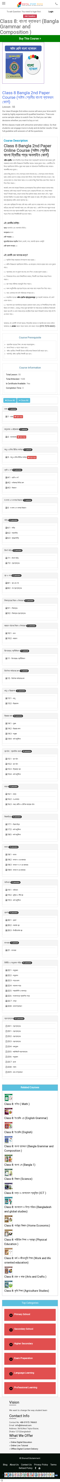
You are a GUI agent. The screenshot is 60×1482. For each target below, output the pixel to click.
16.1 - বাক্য (12, 794)
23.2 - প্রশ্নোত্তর (14, 1036)
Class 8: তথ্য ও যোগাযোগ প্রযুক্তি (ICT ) (25, 1193)
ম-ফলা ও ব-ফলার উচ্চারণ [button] (13, 500)
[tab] (30, 409)
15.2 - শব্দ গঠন (13, 764)
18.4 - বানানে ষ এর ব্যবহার (16, 870)
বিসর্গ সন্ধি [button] (8, 550)
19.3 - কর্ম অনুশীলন (14, 900)
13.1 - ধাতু (11, 698)
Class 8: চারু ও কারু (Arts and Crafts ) (25, 1276)
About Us (14, 1464)
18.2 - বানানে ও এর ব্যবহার (17, 860)
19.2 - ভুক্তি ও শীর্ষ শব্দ (15, 895)
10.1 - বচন (11, 633)
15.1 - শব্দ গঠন (13, 759)
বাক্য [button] (6, 786)
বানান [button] (6, 847)
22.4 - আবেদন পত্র (14, 986)
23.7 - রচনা (12, 1062)
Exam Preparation (23, 1358)
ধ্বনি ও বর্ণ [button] (8, 470)
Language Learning (24, 1372)
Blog (5, 1464)
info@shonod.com (23, 1425)
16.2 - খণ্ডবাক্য (13, 799)
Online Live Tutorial (19, 1445)
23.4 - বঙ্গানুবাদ (13, 1046)
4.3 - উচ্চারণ (12, 488)
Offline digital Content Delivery (24, 1449)
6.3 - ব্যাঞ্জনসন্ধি (13, 538)
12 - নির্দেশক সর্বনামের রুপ (16, 678)
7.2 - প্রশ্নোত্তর (14, 563)
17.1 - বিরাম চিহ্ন (14, 824)
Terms (53, 1464)
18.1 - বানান (12, 854)
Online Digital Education (21, 1442)
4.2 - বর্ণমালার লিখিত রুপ (16, 482)
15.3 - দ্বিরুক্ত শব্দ (14, 769)
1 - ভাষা (11, 416)
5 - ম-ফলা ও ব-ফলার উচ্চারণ (17, 508)
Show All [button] (11, 400)
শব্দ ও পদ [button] (7, 575)
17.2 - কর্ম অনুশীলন (14, 829)
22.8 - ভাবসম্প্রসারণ (15, 1006)
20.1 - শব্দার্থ (12, 920)
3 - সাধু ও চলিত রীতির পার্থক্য (17, 457)
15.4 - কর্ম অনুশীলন (14, 774)
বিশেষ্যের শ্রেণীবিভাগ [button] (12, 650)
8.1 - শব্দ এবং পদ (13, 583)
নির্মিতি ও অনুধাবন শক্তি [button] (13, 962)
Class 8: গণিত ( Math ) (17, 1104)
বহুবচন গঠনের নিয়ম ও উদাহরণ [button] (15, 625)
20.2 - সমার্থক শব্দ (14, 925)
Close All (24, 400)
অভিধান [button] (7, 882)
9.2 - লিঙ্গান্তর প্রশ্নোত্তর (17, 613)
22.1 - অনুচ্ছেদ (13, 970)
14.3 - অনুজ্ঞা (12, 734)
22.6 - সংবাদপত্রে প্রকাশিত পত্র (19, 996)
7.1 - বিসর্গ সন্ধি (13, 558)
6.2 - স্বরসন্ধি (13, 533)
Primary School (22, 1314)
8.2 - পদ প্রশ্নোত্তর (15, 588)
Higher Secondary (23, 1343)
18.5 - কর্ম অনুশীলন (14, 834)
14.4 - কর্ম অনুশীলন (14, 739)
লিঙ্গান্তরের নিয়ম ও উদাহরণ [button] (14, 600)
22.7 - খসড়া (12, 1001)
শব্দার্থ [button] (6, 912)
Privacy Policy (41, 1464)
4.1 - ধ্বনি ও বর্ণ (13, 477)
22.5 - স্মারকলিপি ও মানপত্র (17, 991)
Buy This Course (29, 38)
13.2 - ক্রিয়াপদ (13, 703)
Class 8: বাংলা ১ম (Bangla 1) (19, 1164)
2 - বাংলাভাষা (12, 437)
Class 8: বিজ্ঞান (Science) (18, 1178)
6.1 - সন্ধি (11, 528)
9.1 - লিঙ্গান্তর (12, 608)
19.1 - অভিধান (13, 890)
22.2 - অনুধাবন (13, 975)
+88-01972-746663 (28, 1422)
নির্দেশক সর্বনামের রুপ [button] (12, 670)
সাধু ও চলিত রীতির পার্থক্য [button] (13, 449)
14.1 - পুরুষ (12, 723)
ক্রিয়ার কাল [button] (8, 715)
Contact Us (26, 1464)
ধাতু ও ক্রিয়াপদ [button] (10, 690)
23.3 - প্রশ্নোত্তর (14, 1041)
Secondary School (23, 1328)
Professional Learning (25, 1387)
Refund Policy (26, 1468)
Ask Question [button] (30, 16)
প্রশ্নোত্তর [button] (8, 1018)
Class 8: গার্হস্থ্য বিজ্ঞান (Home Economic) (27, 1225)
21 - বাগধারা (12, 950)
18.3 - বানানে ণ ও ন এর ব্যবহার (18, 865)
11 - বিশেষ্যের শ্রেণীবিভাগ (16, 658)
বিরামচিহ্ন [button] (8, 816)
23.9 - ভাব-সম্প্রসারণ (15, 1072)
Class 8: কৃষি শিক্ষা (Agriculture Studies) (26, 1290)
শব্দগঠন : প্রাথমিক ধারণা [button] (13, 751)
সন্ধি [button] (6, 520)
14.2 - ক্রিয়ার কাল (14, 728)
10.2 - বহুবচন (12, 638)
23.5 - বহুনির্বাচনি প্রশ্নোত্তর (17, 1052)
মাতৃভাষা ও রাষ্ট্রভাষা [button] (11, 429)
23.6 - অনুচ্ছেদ (13, 1057)
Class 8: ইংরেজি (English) (18, 1132)
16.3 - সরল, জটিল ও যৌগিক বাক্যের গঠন (21, 804)
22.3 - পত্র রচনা (13, 980)
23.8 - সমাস (12, 1067)
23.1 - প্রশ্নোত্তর (14, 1026)
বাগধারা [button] (7, 942)
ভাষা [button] (6, 409)
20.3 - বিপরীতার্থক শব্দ (15, 930)
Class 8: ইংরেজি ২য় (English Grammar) (26, 1118)
